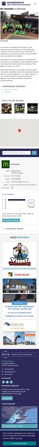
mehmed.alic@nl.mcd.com (20, 182)
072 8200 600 (9, 369)
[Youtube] (7, 382)
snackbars (7, 92)
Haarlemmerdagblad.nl (15, 3)
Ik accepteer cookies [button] (19, 443)
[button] (19, 131)
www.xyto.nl (8, 374)
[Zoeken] (34, 153)
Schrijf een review (14, 228)
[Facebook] (4, 382)
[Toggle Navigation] (35, 3)
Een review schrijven (11, 220)
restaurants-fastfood (11, 89)
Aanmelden (7, 398)
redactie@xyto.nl (9, 372)
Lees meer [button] (19, 438)
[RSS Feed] (11, 382)
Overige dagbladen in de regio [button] (12, 426)
